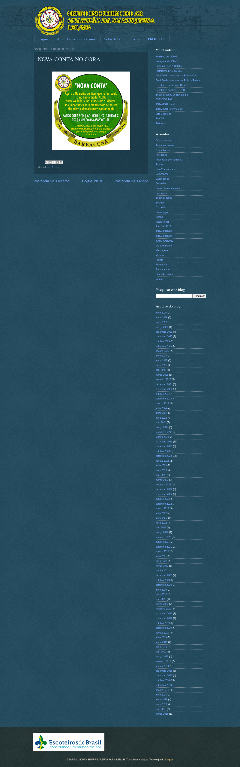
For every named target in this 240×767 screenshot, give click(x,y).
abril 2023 (161, 475)
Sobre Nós (112, 38)
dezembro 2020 (164, 575)
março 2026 (162, 327)
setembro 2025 (164, 346)
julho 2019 (161, 637)
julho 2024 (161, 408)
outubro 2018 (163, 680)
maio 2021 (161, 561)
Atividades (161, 154)
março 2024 (162, 427)
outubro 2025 (163, 341)
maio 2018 (161, 704)
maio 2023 (161, 470)
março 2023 (162, 479)
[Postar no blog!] (50, 162)
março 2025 (162, 374)
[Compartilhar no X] (54, 162)
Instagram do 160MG (167, 61)
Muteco (160, 255)
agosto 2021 (162, 551)
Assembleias (163, 150)
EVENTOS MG (164, 99)
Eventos (160, 202)
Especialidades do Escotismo (172, 94)
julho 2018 (161, 694)
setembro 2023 (164, 455)
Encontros (161, 193)
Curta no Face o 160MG (169, 66)
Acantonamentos (165, 145)
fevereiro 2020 (163, 608)
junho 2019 (161, 642)
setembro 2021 (164, 546)
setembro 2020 (164, 584)
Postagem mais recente (51, 181)
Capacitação (162, 178)
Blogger (169, 759)
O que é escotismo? (82, 38)
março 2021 (162, 565)
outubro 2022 (163, 498)
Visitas (159, 279)
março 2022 (162, 532)
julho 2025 (161, 355)
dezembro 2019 (164, 613)
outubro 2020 (163, 580)
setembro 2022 (164, 503)
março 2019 (162, 656)
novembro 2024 (164, 389)
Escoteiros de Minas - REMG (172, 85)
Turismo (134, 38)
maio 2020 (161, 594)
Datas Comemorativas (168, 188)
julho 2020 (161, 589)
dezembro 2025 (164, 331)
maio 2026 (161, 322)
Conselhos (161, 183)
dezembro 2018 (164, 670)
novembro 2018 (164, 675)
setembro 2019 (164, 627)
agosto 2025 (162, 351)
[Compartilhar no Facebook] (57, 162)
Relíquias (161, 123)
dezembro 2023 (164, 441)
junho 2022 (161, 518)
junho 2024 (161, 412)
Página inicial (48, 38)
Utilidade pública (164, 274)
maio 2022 (161, 522)
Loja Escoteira (163, 113)
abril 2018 (161, 709)
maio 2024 (161, 417)
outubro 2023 (163, 451)
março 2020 (162, 604)
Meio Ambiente (164, 245)
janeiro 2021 (162, 570)
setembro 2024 (164, 398)
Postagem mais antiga (131, 181)
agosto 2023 (162, 460)
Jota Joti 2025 (163, 226)
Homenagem (162, 212)
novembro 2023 (164, 446)
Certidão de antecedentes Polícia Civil (176, 75)
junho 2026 (161, 317)
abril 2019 (161, 651)
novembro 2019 (164, 618)
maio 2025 (161, 365)
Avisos (55, 167)
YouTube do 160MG (166, 56)
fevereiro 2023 (163, 484)
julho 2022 (161, 513)
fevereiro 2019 (163, 661)
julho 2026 (161, 312)
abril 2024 (161, 422)
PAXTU (160, 118)
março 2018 (162, 713)
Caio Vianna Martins (167, 169)
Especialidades (164, 197)
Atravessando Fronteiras (169, 159)
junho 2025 (161, 360)
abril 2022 (161, 527)
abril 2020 (161, 599)
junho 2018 (161, 699)
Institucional (162, 221)
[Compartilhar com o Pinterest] (61, 162)
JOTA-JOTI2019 (164, 236)
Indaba (159, 216)
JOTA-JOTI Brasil (165, 104)
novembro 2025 (164, 336)
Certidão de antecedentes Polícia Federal (178, 80)
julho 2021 (161, 556)
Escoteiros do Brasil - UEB (170, 90)
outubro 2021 (163, 541)
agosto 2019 (162, 632)
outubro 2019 (163, 623)
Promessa (161, 264)
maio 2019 (161, 647)
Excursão (161, 207)
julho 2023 (161, 465)
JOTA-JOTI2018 (164, 231)
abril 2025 (161, 369)
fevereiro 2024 (163, 432)
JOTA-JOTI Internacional (169, 109)
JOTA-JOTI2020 (164, 240)
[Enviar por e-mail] (47, 162)
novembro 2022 (164, 494)
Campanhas (162, 174)
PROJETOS (157, 38)
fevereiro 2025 (163, 379)
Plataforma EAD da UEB (169, 70)
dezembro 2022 (164, 489)
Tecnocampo (163, 269)
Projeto (159, 259)
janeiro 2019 (162, 666)
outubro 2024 (163, 394)
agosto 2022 (162, 508)
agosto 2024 (162, 403)
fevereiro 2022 (163, 537)
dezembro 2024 (164, 384)
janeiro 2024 (162, 436)
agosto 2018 (162, 690)
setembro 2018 (164, 685)
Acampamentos (164, 140)
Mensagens (162, 250)
